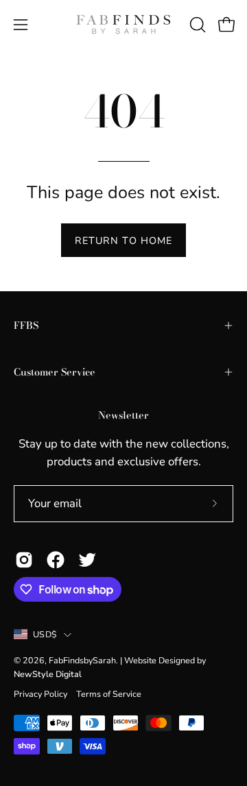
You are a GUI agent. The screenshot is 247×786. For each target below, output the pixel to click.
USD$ (45, 634)
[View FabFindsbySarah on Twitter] (87, 560)
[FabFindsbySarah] (123, 24)
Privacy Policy (40, 694)
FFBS (26, 325)
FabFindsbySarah (82, 660)
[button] (196, 24)
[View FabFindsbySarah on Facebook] (55, 560)
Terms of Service (108, 694)
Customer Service (54, 372)
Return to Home (123, 240)
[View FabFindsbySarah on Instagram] (24, 560)
